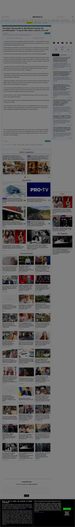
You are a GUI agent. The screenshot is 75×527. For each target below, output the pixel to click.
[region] (37, 513)
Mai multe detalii (23, 508)
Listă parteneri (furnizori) (39, 512)
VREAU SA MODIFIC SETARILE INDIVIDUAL (67, 513)
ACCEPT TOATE (67, 508)
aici (10, 518)
